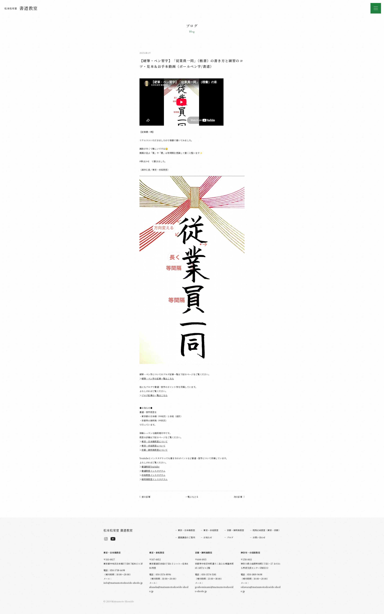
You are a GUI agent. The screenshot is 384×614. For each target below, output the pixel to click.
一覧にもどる (192, 496)
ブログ (230, 537)
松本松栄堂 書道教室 (118, 530)
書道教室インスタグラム (153, 470)
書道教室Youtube (150, 466)
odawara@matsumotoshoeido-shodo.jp (260, 589)
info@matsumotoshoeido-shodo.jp (123, 582)
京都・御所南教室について (154, 449)
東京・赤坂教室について (153, 445)
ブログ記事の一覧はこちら (154, 395)
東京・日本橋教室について (154, 441)
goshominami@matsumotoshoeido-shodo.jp (214, 589)
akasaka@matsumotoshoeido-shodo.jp (168, 589)
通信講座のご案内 (186, 537)
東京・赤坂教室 (210, 530)
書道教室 (21, 8)
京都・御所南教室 (235, 530)
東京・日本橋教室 (186, 530)
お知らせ (207, 537)
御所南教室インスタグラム (154, 479)
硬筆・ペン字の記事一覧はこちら (158, 378)
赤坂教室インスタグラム (153, 475)
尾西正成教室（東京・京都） (266, 530)
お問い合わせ (259, 537)
